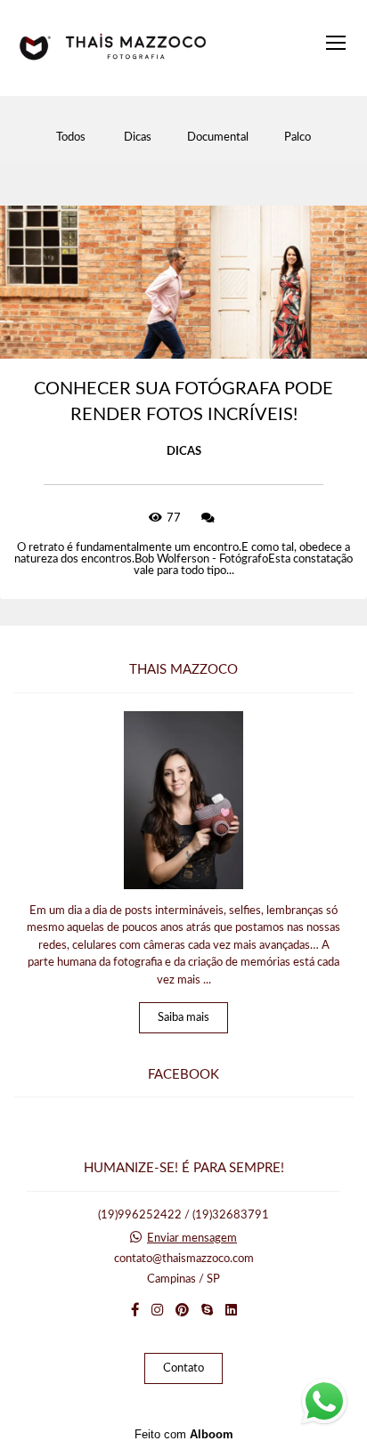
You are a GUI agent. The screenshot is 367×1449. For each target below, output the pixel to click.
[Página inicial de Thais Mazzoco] (113, 48)
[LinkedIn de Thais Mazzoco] (231, 1310)
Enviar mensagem (192, 1238)
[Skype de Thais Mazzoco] (207, 1310)
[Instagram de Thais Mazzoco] (157, 1310)
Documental (218, 137)
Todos (71, 137)
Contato (183, 1368)
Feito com (184, 1434)
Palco (297, 137)
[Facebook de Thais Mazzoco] (135, 1310)
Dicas (137, 137)
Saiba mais (183, 1018)
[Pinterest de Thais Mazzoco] (182, 1310)
